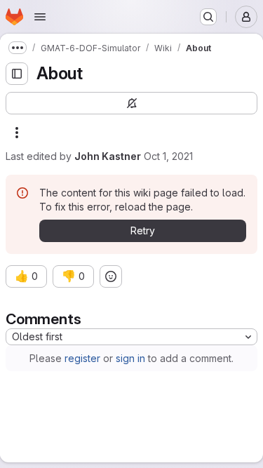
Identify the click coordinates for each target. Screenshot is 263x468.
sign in (130, 358)
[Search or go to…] (208, 16)
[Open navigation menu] (40, 17)
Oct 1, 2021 (168, 156)
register (82, 358)
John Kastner (107, 156)
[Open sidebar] (17, 73)
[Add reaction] (111, 276)
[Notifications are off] (131, 103)
